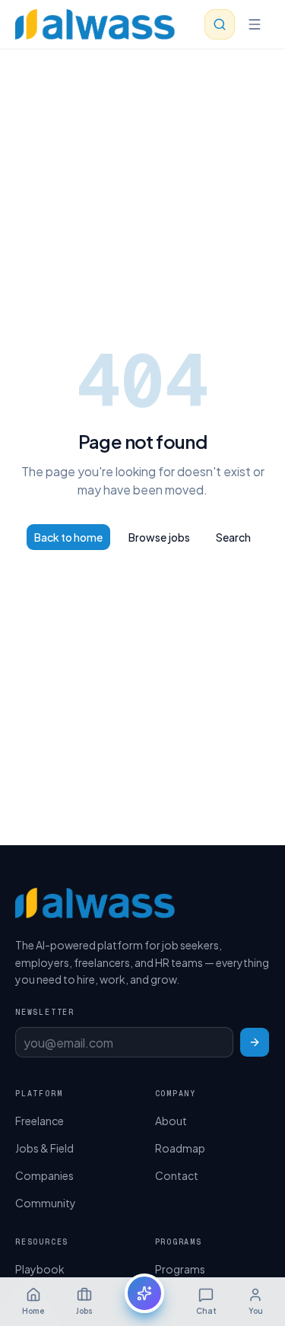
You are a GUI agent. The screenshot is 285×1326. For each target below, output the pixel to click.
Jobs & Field (44, 1148)
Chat (206, 1310)
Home (33, 1310)
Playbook (40, 1269)
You (256, 1310)
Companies (44, 1175)
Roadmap (180, 1148)
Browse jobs (159, 537)
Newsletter (44, 1012)
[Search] (219, 24)
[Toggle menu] (254, 24)
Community (45, 1203)
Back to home (68, 537)
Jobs (84, 1310)
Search (233, 537)
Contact (176, 1175)
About (171, 1120)
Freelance (39, 1120)
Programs (180, 1269)
